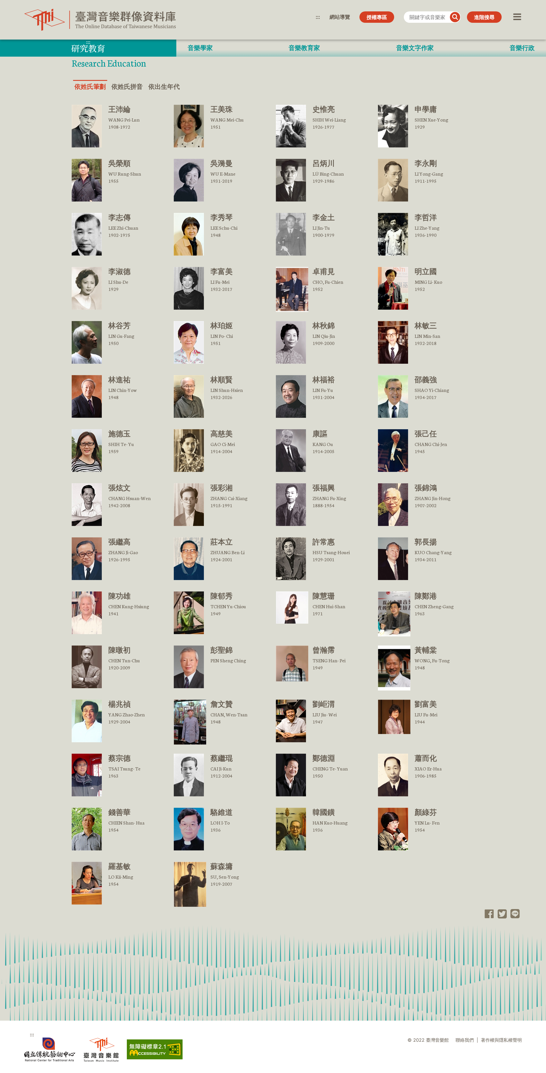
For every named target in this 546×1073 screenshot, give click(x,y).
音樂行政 (522, 48)
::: (318, 17)
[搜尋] (455, 17)
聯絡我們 (465, 1040)
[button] (516, 17)
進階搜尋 (484, 17)
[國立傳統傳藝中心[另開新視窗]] (49, 1049)
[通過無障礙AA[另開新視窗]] (155, 1049)
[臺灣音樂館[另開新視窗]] (101, 1049)
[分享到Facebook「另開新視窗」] (487, 914)
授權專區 (377, 17)
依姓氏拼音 (127, 86)
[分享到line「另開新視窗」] (513, 914)
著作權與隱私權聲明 (501, 1040)
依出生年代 (164, 86)
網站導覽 (340, 17)
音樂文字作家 (415, 48)
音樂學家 (200, 48)
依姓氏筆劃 (90, 86)
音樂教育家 (304, 48)
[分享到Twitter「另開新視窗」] (500, 913)
